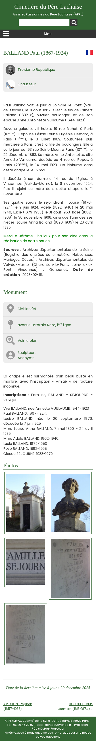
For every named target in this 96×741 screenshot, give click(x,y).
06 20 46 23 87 (23, 725)
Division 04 (27, 308)
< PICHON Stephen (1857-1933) (17, 706)
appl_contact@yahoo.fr (53, 725)
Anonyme (26, 357)
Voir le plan (27, 340)
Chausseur (27, 84)
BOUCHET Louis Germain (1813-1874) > (75, 706)
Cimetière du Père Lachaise (48, 10)
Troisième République (36, 69)
